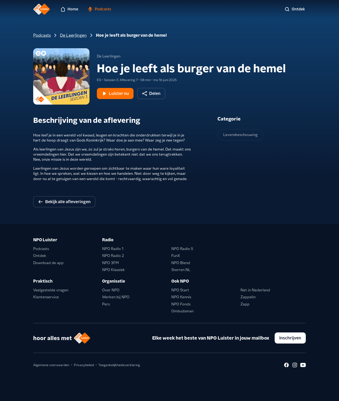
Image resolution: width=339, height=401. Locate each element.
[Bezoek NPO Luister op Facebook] (286, 365)
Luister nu (119, 93)
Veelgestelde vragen (50, 290)
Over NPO (110, 290)
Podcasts (42, 35)
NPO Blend (180, 262)
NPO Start (180, 290)
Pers (106, 304)
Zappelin (248, 297)
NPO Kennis (181, 297)
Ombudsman (182, 311)
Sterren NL (180, 269)
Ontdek (39, 255)
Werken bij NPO (115, 297)
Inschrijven (290, 338)
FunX (175, 255)
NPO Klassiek (113, 269)
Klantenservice (46, 297)
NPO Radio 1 (112, 248)
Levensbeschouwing (240, 134)
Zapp (245, 304)
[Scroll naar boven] (327, 394)
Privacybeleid (84, 365)
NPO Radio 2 (113, 255)
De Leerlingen (73, 35)
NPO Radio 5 (182, 248)
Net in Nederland (255, 290)
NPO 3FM (110, 262)
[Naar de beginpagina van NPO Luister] (41, 9)
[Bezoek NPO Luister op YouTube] (303, 365)
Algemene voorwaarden (51, 365)
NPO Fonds (180, 304)
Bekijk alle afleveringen (68, 201)
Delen (155, 93)
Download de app (48, 262)
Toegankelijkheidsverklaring (119, 365)
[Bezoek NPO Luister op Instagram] (294, 365)
